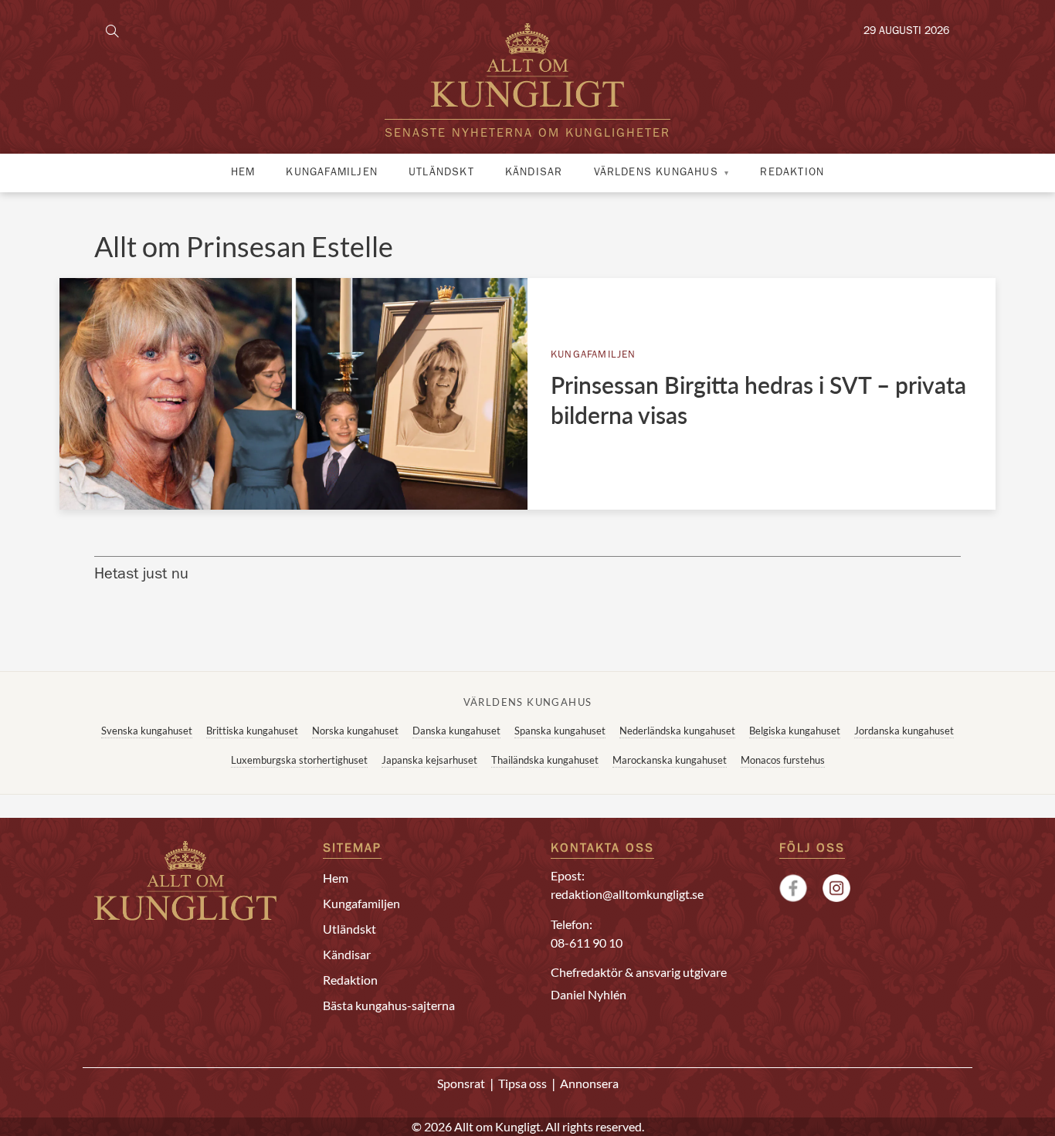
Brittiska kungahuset (252, 730)
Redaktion (792, 173)
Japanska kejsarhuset (429, 760)
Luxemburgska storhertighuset (299, 760)
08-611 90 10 (586, 942)
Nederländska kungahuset (677, 730)
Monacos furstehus (783, 760)
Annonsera (589, 1083)
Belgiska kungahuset (794, 730)
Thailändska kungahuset (545, 760)
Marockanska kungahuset (669, 760)
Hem (243, 173)
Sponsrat (461, 1083)
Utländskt (441, 173)
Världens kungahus (656, 173)
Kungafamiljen (332, 173)
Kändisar (534, 173)
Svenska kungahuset (146, 730)
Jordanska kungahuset (904, 730)
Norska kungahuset (355, 730)
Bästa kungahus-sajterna (389, 1005)
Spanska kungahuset (560, 730)
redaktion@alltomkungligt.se (627, 894)
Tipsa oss (522, 1083)
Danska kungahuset (456, 730)
